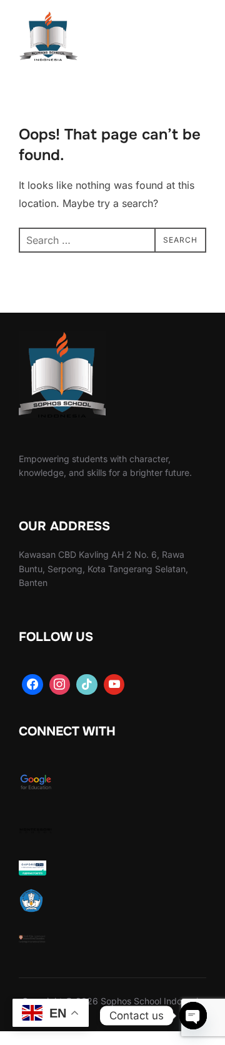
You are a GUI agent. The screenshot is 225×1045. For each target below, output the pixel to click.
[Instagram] (60, 685)
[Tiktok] (87, 685)
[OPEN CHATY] (193, 1015)
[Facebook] (32, 685)
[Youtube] (114, 685)
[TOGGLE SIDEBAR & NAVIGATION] (193, 39)
